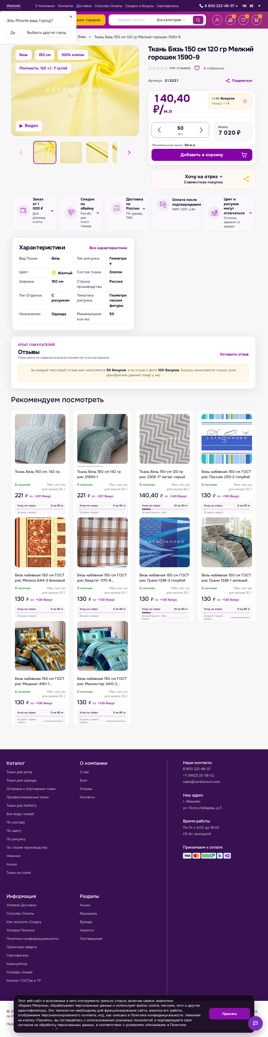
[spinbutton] (180, 128)
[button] (203, 179)
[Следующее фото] (129, 152)
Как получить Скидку (24, 922)
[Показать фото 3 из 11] (70, 152)
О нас (84, 772)
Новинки (14, 856)
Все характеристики (108, 247)
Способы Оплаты (108, 6)
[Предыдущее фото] (21, 152)
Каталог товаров (85, 20)
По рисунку (16, 839)
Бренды (86, 922)
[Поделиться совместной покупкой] (246, 179)
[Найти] (198, 20)
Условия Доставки (21, 905)
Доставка (84, 6)
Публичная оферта (22, 947)
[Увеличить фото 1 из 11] (75, 91)
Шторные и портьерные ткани (31, 789)
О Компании (45, 6)
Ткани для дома (19, 772)
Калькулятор (17, 964)
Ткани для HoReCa (21, 805)
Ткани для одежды (22, 780)
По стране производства (27, 847)
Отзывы (86, 789)
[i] (245, 101)
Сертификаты (168, 6)
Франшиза (88, 913)
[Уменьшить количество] (159, 130)
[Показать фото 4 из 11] (97, 152)
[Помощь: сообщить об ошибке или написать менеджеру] (255, 1023)
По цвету (14, 830)
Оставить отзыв (234, 354)
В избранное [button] (214, 68)
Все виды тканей (20, 814)
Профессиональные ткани (28, 797)
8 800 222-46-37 (219, 5)
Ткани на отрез (19, 872)
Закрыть (244, 1029)
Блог (84, 780)
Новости (87, 930)
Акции (12, 864)
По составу (16, 822)
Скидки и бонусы (139, 6)
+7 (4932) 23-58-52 (198, 775)
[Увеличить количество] (201, 130)
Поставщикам (91, 938)
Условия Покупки (21, 930)
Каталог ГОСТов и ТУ (24, 980)
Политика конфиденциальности (32, 938)
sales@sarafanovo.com (201, 781)
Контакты (65, 6)
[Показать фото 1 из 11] (44, 152)
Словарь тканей (19, 972)
